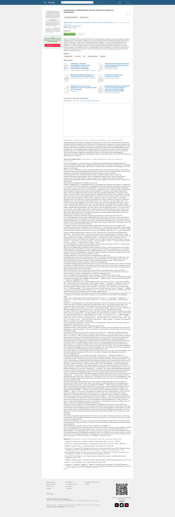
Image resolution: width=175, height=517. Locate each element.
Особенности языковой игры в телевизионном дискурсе (114, 75)
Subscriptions (101, 2)
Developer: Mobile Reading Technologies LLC (58, 499)
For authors (69, 486)
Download (81, 34)
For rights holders (51, 484)
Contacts (48, 488)
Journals (87, 484)
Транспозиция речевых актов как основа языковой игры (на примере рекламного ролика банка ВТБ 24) (117, 65)
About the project (51, 482)
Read (69, 34)
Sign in (127, 1)
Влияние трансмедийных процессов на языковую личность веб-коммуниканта (82, 75)
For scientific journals (71, 484)
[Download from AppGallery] (127, 505)
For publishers (69, 482)
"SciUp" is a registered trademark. (55, 506)
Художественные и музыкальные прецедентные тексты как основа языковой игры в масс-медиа (84, 87)
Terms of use (49, 486)
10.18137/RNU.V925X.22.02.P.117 (91, 100)
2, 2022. (74, 27)
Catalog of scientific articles (92, 482)
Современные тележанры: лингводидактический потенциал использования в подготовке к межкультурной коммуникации (80, 66)
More (65, 468)
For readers (69, 488)
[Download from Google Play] (117, 505)
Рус (130, 14)
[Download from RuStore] (122, 505)
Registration (128, 3)
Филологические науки (74, 26)
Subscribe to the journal (52, 45)
